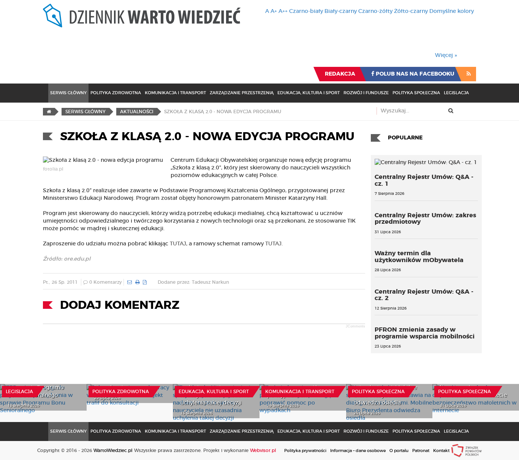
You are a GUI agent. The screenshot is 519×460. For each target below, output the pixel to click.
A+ (274, 11)
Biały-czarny (340, 11)
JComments (355, 326)
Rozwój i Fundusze (366, 93)
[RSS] (468, 74)
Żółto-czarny (411, 11)
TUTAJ (178, 244)
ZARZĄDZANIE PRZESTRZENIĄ (242, 93)
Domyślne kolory (451, 11)
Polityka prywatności (305, 451)
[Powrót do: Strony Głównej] (49, 111)
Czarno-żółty (375, 11)
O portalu (398, 451)
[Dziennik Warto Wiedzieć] (142, 15)
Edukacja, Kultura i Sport (308, 93)
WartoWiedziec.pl (113, 450)
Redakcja (340, 74)
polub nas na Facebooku (414, 74)
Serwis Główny (68, 93)
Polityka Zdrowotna (115, 93)
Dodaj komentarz (119, 305)
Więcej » (446, 55)
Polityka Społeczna (416, 93)
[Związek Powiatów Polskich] (466, 450)
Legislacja (456, 93)
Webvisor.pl (263, 450)
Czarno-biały (306, 11)
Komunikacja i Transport (175, 93)
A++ (283, 11)
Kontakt (441, 451)
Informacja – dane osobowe (358, 451)
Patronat (420, 451)
